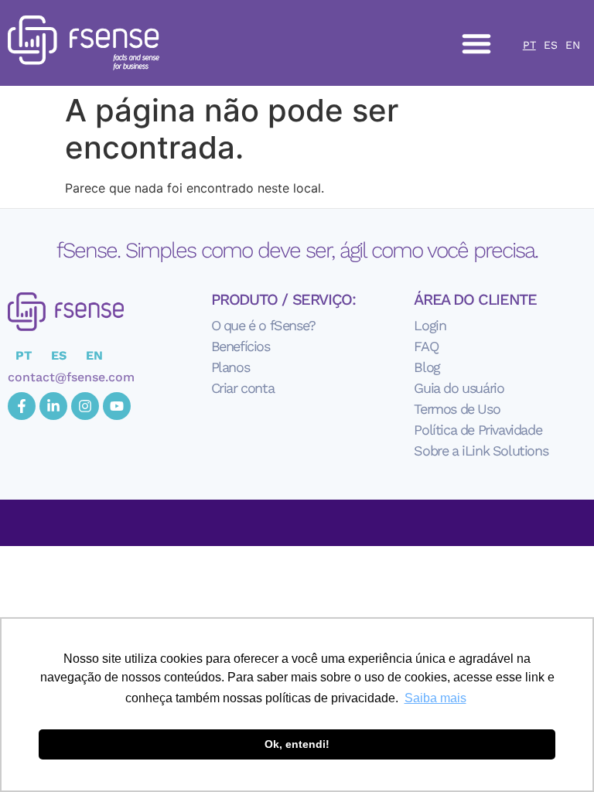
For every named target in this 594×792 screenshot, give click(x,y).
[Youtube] (117, 406)
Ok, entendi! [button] (297, 744)
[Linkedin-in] (53, 406)
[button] (476, 43)
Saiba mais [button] (435, 698)
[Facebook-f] (22, 406)
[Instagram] (85, 406)
